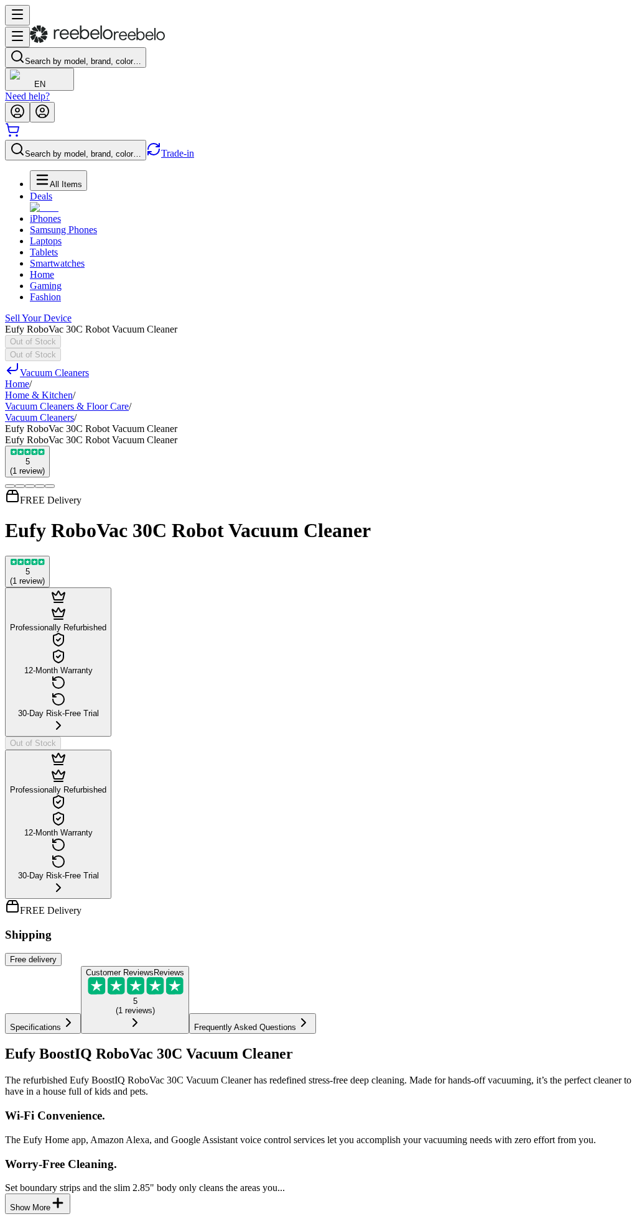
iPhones (45, 218)
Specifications (35, 1027)
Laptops (46, 241)
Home (42, 274)
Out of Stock (33, 341)
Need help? (27, 96)
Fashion (45, 297)
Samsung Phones (63, 229)
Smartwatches (57, 263)
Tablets (44, 252)
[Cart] (12, 134)
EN (39, 84)
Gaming (46, 285)
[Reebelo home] (97, 40)
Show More (30, 1207)
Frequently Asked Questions (245, 1027)
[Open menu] (17, 15)
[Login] (17, 112)
